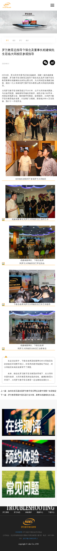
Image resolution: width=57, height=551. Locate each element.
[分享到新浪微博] (52, 62)
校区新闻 (15, 40)
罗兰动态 (17, 512)
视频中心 (40, 512)
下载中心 (51, 512)
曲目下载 (28, 40)
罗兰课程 (6, 512)
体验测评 (28, 512)
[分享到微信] (45, 62)
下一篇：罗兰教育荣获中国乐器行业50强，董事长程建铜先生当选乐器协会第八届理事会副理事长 (28, 395)
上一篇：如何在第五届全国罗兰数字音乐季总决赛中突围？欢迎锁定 (28, 391)
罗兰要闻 (8, 40)
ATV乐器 (25, 532)
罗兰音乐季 (21, 40)
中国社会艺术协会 (35, 532)
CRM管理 (18, 532)
